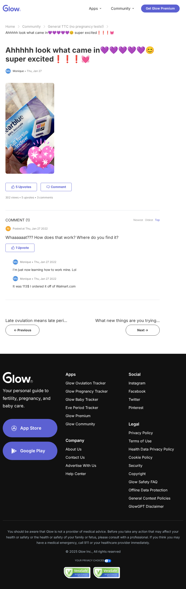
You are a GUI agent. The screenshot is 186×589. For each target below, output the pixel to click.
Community (31, 26)
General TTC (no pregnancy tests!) (76, 26)
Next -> (142, 330)
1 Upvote (22, 248)
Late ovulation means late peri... (36, 320)
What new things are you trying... (127, 320)
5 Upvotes (23, 187)
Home (10, 26)
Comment (58, 187)
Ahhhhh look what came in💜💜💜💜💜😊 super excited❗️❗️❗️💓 (59, 32)
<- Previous (22, 330)
